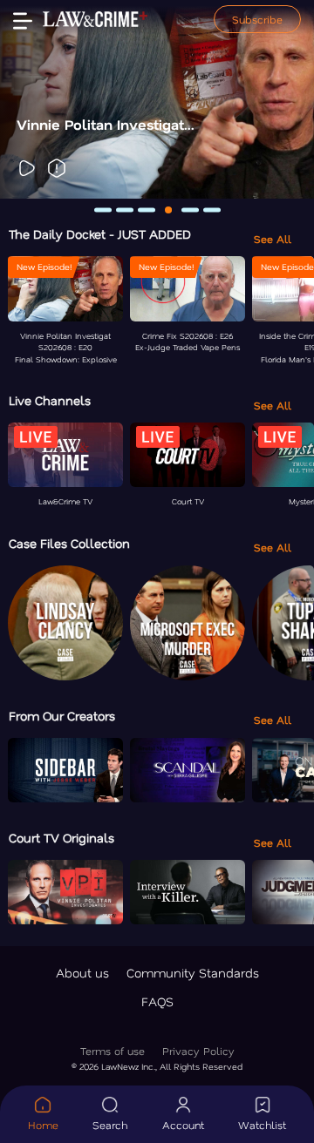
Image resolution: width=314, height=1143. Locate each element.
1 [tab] (103, 209)
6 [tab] (212, 209)
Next (289, 99)
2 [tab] (124, 209)
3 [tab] (146, 209)
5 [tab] (190, 209)
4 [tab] (168, 209)
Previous (24, 99)
